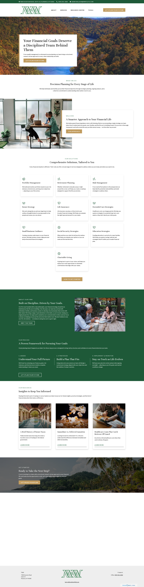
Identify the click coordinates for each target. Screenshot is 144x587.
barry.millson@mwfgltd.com (82, 1)
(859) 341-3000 (63, 1)
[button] (53, 9)
